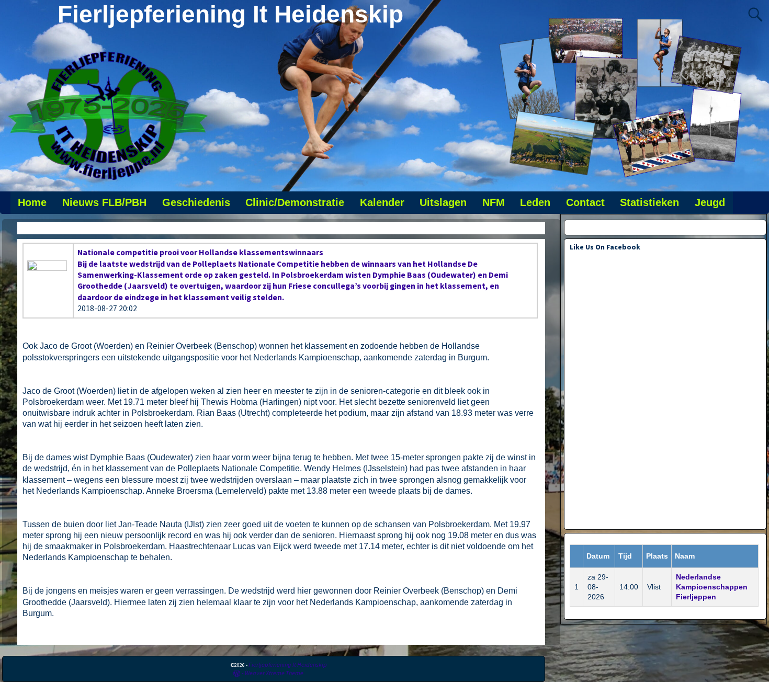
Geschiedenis (196, 202)
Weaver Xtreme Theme (274, 673)
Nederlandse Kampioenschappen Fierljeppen (712, 587)
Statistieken (649, 202)
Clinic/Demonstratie (294, 202)
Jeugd (710, 202)
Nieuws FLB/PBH (104, 202)
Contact (585, 202)
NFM (493, 202)
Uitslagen (443, 202)
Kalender (382, 202)
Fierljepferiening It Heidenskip (230, 14)
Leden (535, 202)
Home (32, 202)
